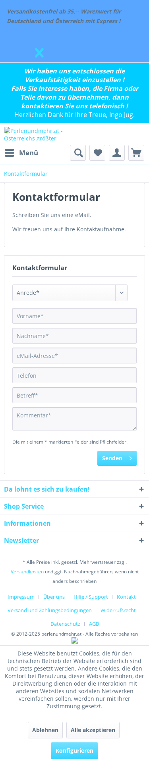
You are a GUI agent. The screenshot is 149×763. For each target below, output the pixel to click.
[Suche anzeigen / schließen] (78, 153)
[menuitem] (21, 153)
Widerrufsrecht (118, 610)
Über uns (54, 596)
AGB (94, 623)
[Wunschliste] (97, 153)
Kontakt (126, 596)
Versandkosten (27, 571)
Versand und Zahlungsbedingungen (50, 610)
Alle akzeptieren (93, 730)
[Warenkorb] (136, 153)
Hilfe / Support (91, 596)
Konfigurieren (74, 750)
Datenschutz (65, 623)
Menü (28, 152)
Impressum (21, 596)
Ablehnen (45, 730)
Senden (112, 458)
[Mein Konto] (117, 153)
